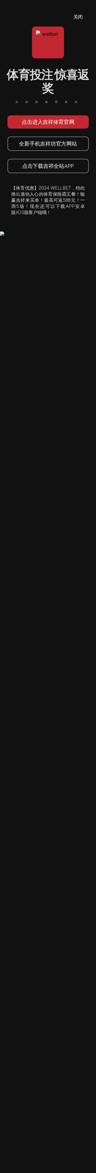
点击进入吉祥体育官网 (48, 122)
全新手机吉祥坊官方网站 (48, 144)
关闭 (78, 17)
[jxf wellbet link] (18, 235)
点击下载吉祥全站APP (48, 166)
